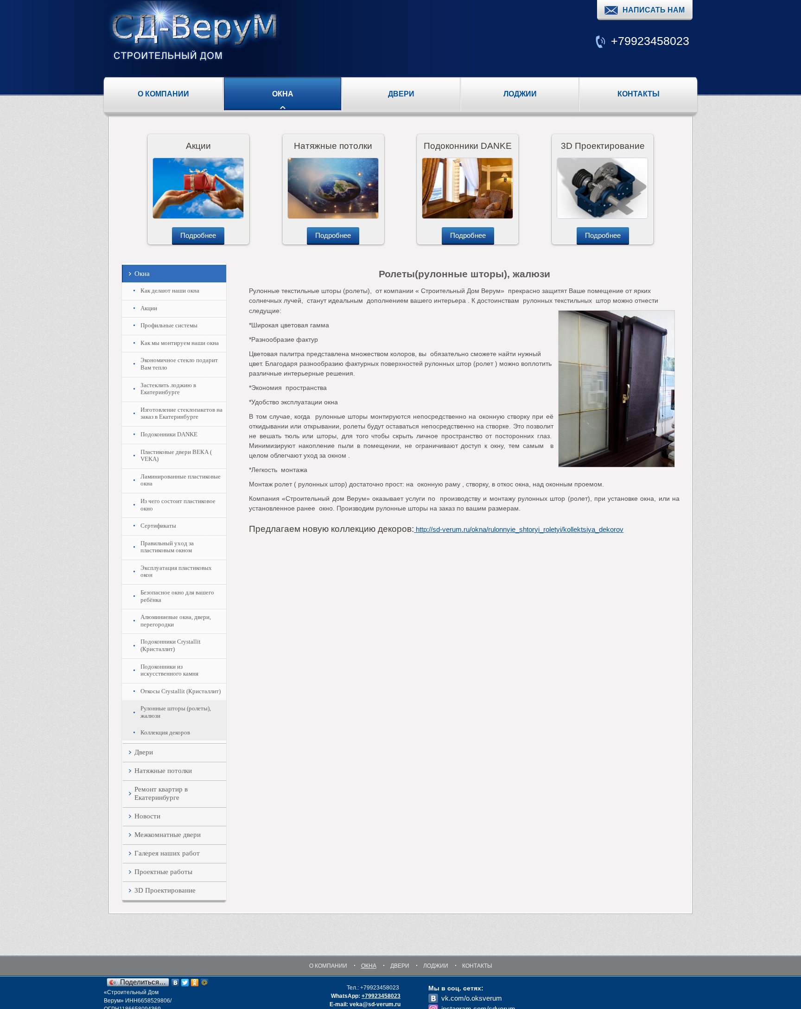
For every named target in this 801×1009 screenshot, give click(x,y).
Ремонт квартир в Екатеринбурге (161, 793)
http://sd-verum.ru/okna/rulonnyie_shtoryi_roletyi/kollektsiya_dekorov (518, 529)
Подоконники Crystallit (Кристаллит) (170, 645)
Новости (147, 816)
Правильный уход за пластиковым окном (167, 547)
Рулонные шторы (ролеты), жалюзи (175, 712)
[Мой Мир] (205, 983)
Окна (282, 94)
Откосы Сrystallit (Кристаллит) (180, 691)
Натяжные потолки (163, 770)
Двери (401, 94)
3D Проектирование (165, 890)
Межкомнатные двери (167, 834)
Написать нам (654, 10)
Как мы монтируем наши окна (179, 342)
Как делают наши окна (169, 290)
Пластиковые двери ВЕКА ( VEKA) (176, 455)
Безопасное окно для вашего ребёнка (177, 596)
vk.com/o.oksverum (471, 998)
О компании (163, 94)
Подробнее (198, 235)
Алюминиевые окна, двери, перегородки (175, 620)
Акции (148, 308)
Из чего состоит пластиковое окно (178, 505)
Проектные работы (163, 871)
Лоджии (520, 94)
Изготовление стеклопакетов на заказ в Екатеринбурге (181, 413)
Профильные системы (168, 325)
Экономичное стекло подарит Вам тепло (179, 364)
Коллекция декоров (165, 732)
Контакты (638, 94)
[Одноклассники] (195, 983)
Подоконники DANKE (168, 434)
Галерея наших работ (167, 853)
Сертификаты (158, 525)
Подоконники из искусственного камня (169, 670)
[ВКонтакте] (175, 983)
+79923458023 (381, 996)
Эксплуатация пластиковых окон (176, 571)
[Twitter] (185, 983)
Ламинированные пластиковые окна (180, 480)
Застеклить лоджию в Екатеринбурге (168, 389)
